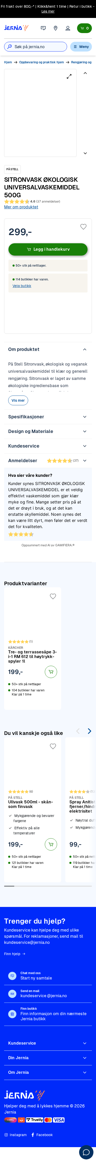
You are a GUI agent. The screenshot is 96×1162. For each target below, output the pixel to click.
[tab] (85, 87)
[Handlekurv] (84, 28)
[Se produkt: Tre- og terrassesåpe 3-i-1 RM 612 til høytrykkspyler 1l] (32, 648)
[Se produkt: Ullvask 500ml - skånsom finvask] (32, 809)
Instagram (18, 1135)
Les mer (48, 11)
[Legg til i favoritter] (83, 227)
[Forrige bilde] (85, 75)
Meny (84, 47)
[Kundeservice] (43, 28)
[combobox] (41, 46)
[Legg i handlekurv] (51, 672)
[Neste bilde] (85, 151)
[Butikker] (55, 28)
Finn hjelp (12, 954)
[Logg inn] (68, 28)
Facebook (44, 1135)
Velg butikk (22, 286)
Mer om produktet (21, 207)
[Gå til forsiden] (16, 28)
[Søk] (9, 46)
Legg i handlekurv (52, 249)
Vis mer (18, 400)
